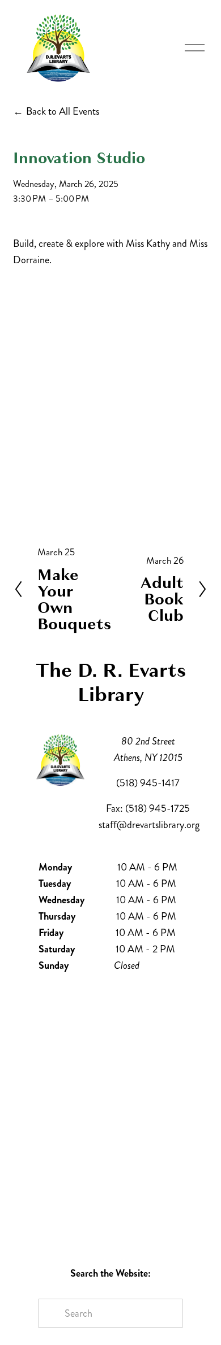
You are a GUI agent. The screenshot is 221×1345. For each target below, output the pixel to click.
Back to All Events (62, 111)
